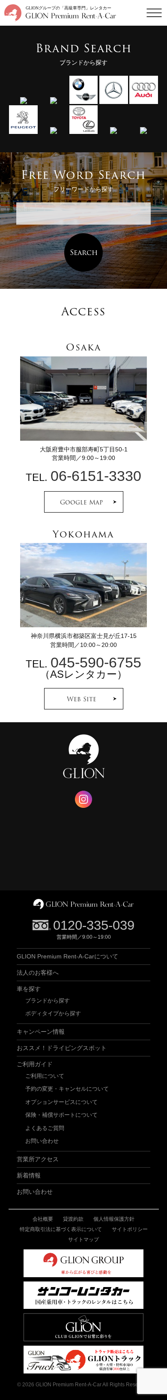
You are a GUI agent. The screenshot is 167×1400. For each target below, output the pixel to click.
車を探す (29, 988)
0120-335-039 (93, 925)
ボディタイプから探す (53, 1013)
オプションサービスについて (61, 1102)
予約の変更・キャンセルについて (67, 1089)
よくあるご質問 (44, 1128)
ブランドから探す (47, 1000)
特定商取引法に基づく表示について (61, 1229)
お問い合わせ (42, 1141)
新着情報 (29, 1175)
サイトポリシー (130, 1229)
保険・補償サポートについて (61, 1115)
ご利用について (44, 1076)
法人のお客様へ (38, 972)
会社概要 (43, 1219)
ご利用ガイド (35, 1064)
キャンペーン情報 (41, 1031)
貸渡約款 (73, 1219)
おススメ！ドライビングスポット (62, 1047)
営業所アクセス (38, 1159)
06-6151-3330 (96, 476)
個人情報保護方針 (113, 1219)
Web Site (81, 699)
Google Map (81, 502)
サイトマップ (83, 1240)
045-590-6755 (96, 662)
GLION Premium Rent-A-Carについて (67, 956)
